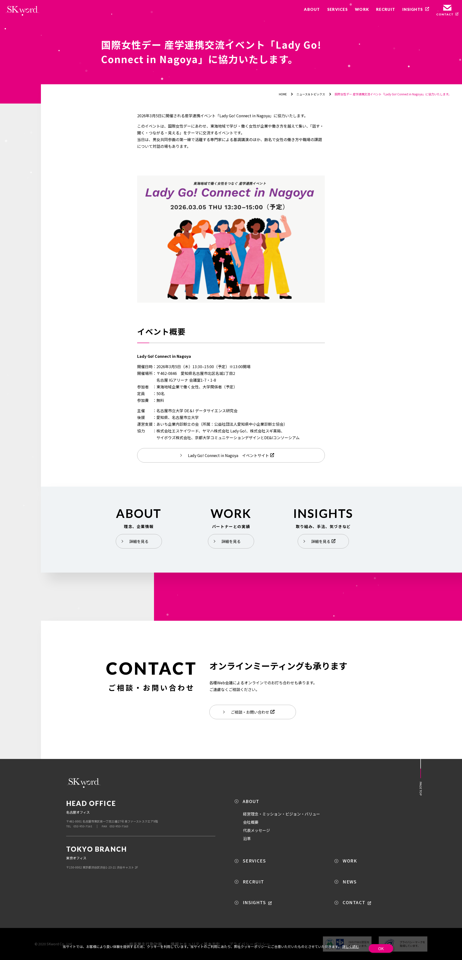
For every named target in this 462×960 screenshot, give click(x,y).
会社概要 (250, 822)
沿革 (247, 838)
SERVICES (254, 860)
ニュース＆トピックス (310, 94)
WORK (350, 860)
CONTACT (354, 902)
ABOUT (251, 801)
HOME (283, 94)
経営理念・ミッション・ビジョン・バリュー (281, 814)
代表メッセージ (256, 830)
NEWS (350, 881)
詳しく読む (350, 946)
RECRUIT (253, 881)
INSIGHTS (254, 902)
